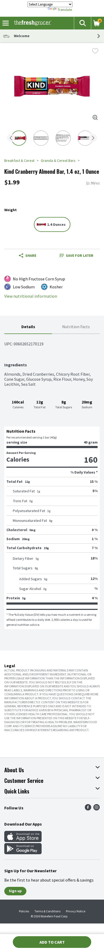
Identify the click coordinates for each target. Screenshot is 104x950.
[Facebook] (88, 809)
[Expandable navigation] (5, 23)
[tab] (28, 327)
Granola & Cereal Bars (58, 160)
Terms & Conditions (47, 911)
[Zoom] (95, 118)
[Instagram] (96, 809)
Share (30, 255)
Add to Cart (52, 942)
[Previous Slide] (11, 138)
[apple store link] (23, 840)
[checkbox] (95, 51)
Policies (24, 911)
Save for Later (79, 255)
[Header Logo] (31, 23)
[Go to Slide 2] (41, 138)
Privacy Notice (75, 911)
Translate (65, 9)
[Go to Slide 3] (63, 138)
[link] (76, 255)
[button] (82, 23)
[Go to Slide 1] (19, 138)
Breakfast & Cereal (19, 160)
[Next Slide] (93, 138)
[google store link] (23, 852)
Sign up (15, 890)
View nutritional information (30, 296)
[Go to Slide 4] (85, 138)
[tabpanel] (52, 481)
